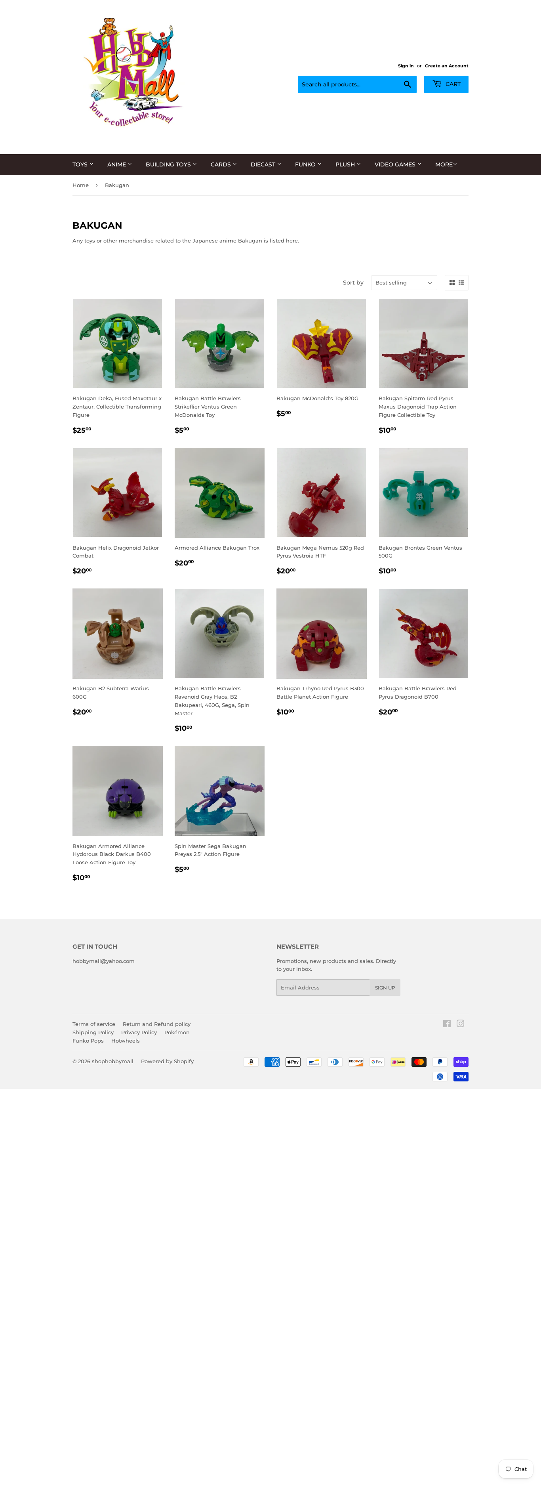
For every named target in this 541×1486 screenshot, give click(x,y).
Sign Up (385, 988)
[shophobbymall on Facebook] (447, 1025)
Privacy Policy (139, 1032)
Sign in (406, 66)
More (444, 164)
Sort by (353, 282)
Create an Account (447, 66)
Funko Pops (88, 1040)
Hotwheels (125, 1040)
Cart (452, 84)
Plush (345, 164)
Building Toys (169, 164)
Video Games (396, 164)
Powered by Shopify (167, 1061)
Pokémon (177, 1032)
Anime (117, 164)
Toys (80, 164)
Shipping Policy (93, 1032)
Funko (306, 164)
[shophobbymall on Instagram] (461, 1025)
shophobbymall (112, 1061)
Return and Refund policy (156, 1024)
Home (80, 185)
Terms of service (93, 1024)
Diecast (264, 164)
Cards (221, 164)
